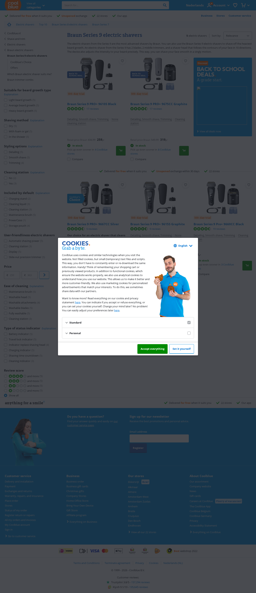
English (183, 245)
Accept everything (152, 349)
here (77, 302)
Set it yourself (182, 349)
